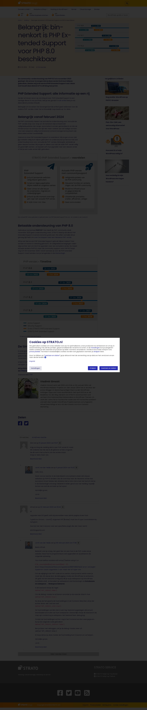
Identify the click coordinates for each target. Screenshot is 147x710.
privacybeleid (34, 351)
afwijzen (93, 368)
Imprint (32, 361)
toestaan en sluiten (108, 368)
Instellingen (35, 368)
